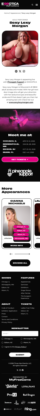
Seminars (24, 285)
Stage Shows (26, 290)
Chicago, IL (6, 282)
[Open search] (32, 4)
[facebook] (22, 370)
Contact (5, 317)
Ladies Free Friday (27, 308)
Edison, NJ (5, 287)
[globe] (16, 71)
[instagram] (24, 71)
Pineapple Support (15, 82)
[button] (36, 5)
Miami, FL (5, 290)
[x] (17, 370)
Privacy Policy (7, 322)
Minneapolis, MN (8, 285)
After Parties (25, 293)
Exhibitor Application (9, 311)
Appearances (15, 13)
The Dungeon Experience (26, 297)
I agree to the (15, 347)
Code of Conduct (8, 308)
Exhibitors (24, 287)
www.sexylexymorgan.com (21, 102)
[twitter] (20, 71)
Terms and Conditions (10, 319)
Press (4, 314)
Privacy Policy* (21, 347)
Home (6, 13)
